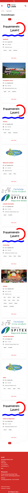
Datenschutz (3, 488)
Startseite (2, 11)
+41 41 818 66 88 (4, 464)
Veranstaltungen (9, 11)
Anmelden (8, 488)
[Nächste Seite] (19, 19)
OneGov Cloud (3, 486)
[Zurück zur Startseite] (14, 6)
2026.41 (8, 486)
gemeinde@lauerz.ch (5, 466)
